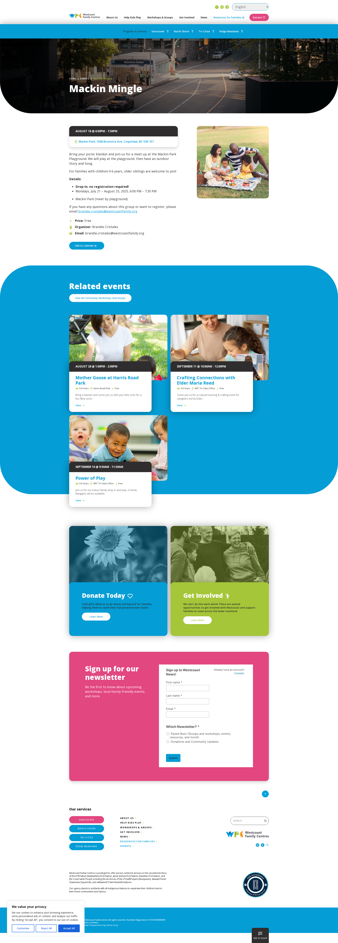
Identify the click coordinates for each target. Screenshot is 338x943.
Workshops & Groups (160, 17)
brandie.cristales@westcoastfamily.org (107, 211)
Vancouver (158, 31)
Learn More (96, 616)
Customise (23, 928)
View (78, 405)
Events (84, 78)
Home (72, 78)
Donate (257, 17)
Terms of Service (90, 922)
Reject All (46, 928)
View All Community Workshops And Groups (100, 298)
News (204, 17)
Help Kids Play (132, 17)
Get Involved (186, 17)
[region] (45, 918)
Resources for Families (227, 17)
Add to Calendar (84, 245)
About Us (112, 17)
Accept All (69, 928)
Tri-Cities (204, 31)
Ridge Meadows (229, 31)
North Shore (181, 31)
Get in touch (260, 938)
